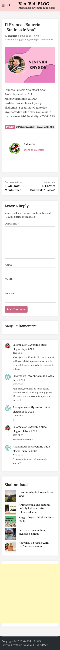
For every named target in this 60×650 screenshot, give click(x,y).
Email (9, 279)
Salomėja (12, 36)
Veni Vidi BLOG (34, 4)
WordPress (22, 645)
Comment (12, 224)
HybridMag (41, 645)
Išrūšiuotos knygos (14, 39)
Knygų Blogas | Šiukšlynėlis (39, 39)
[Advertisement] (30, 593)
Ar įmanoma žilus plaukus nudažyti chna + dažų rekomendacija (34, 508)
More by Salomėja (34, 149)
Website (10, 293)
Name (8, 265)
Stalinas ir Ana (45, 127)
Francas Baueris (25, 127)
